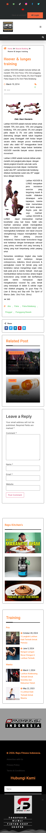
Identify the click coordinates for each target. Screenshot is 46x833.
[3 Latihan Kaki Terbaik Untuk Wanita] (13, 693)
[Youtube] (23, 9)
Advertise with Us (15, 759)
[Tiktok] (20, 4)
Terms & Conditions (16, 771)
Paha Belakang (29, 306)
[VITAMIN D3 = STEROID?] (23, 390)
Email (9, 474)
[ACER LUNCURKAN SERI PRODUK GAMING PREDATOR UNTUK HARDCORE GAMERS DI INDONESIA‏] (23, 362)
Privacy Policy (13, 765)
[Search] (43, 37)
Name (9, 464)
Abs (9, 306)
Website (9, 484)
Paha (16, 306)
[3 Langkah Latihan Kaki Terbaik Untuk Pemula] (13, 638)
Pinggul (8, 312)
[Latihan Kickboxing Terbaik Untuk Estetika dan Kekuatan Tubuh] (13, 675)
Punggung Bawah (23, 312)
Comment (11, 433)
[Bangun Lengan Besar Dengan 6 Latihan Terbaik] (13, 653)
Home (10, 49)
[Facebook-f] (32, 4)
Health (12, 380)
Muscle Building (22, 49)
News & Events (16, 353)
